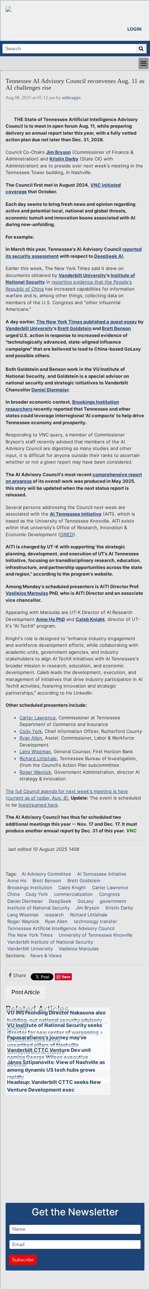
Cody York (31, 731)
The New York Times (30, 935)
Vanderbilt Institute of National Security (50, 942)
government (113, 901)
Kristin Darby (64, 159)
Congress (109, 894)
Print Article (26, 992)
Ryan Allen (31, 738)
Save (66, 976)
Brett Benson (116, 328)
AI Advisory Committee (46, 874)
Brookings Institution (29, 887)
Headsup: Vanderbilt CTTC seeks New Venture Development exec (54, 1086)
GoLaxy (85, 901)
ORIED (66, 534)
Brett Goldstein (74, 328)
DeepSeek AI (108, 256)
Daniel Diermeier (49, 389)
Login (134, 29)
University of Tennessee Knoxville (96, 935)
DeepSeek (60, 901)
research (54, 914)
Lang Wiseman (35, 751)
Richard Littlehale (38, 758)
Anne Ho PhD (50, 619)
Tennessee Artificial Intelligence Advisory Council (60, 928)
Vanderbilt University (82, 275)
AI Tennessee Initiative (76, 514)
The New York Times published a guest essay (86, 321)
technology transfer (95, 921)
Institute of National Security (38, 907)
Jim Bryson (58, 152)
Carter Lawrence (38, 717)
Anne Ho (17, 880)
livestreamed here (38, 805)
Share (19, 975)
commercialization (73, 894)
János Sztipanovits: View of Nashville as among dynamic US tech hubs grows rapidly (56, 1069)
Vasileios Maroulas (27, 593)
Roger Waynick (35, 772)
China (13, 894)
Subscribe (23, 1259)
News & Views (46, 955)
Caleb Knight (90, 619)
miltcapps (71, 97)
